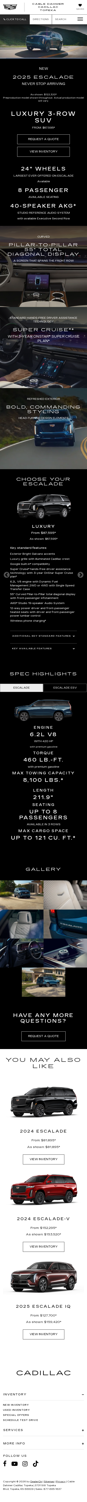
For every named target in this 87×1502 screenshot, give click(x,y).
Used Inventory (16, 1410)
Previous (6, 574)
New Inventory (16, 1405)
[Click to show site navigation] (79, 19)
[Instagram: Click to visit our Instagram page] (27, 1464)
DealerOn (36, 1481)
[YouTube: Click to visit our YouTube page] (17, 1464)
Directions (41, 19)
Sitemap (49, 1481)
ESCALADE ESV (65, 687)
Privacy (61, 1481)
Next (80, 574)
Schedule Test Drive (20, 1420)
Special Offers (16, 1415)
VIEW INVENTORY (44, 151)
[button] (15, 19)
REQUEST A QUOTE (43, 139)
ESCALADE (21, 687)
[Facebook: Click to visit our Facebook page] (7, 1464)
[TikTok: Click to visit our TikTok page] (38, 1464)
